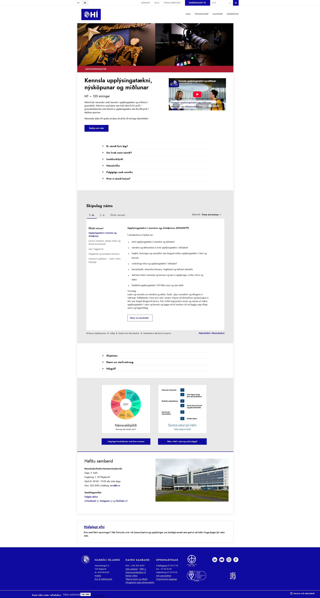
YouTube (120, 501)
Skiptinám (110, 356)
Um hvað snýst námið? (117, 153)
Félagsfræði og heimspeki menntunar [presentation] (104, 254)
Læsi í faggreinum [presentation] (96, 249)
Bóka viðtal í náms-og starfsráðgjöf (182, 441)
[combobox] (220, 2)
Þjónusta (145, 3)
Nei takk (85, 594)
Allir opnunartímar (163, 576)
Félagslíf (109, 369)
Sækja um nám (96, 128)
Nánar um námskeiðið (139, 318)
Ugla (156, 3)
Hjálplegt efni (94, 527)
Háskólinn (233, 14)
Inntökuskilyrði (112, 159)
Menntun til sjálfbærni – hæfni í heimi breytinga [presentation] (104, 260)
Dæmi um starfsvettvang (117, 362)
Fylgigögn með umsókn (117, 172)
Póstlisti (98, 576)
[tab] (92, 215)
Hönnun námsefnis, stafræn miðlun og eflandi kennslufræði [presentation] (104, 242)
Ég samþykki (99, 596)
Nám (188, 14)
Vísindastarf (201, 14)
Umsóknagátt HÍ (197, 3)
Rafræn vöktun (132, 576)
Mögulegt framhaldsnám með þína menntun (126, 441)
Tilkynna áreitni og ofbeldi (136, 579)
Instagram (105, 501)
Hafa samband (132, 569)
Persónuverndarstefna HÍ (136, 572)
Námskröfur (111, 166)
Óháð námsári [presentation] (117, 215)
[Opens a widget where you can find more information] (302, 594)
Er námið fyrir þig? (115, 146)
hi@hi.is (143, 569)
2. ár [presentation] (102, 215)
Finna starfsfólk (172, 3)
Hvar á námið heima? (116, 179)
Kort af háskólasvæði (103, 579)
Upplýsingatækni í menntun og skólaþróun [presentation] (102, 234)
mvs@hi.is (115, 486)
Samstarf (217, 14)
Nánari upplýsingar (71, 594)
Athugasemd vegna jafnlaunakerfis (140, 583)
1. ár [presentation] (91, 215)
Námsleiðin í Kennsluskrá (211, 333)
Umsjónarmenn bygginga (166, 579)
